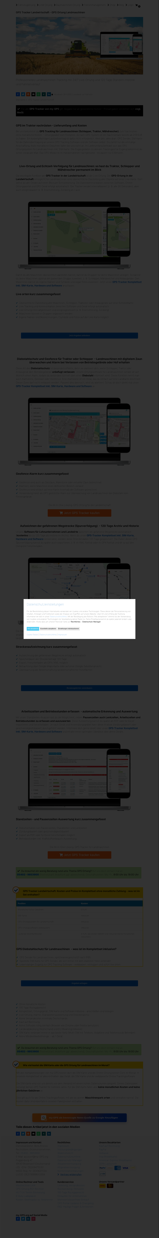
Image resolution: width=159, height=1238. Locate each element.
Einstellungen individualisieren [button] (68, 629)
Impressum (62, 634)
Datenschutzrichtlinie (58, 616)
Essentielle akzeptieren (48, 629)
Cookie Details (32, 634)
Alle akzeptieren (32, 629)
